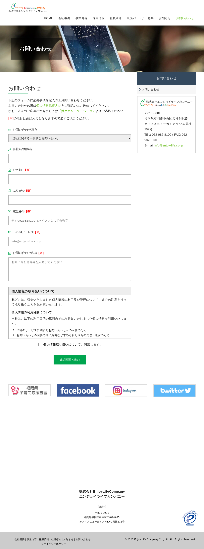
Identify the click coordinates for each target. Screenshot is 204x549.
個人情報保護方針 (48, 105)
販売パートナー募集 (140, 18)
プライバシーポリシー (53, 543)
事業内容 (81, 18)
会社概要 (64, 18)
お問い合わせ (185, 18)
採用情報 (99, 18)
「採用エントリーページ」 (76, 111)
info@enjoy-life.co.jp (168, 145)
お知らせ (165, 18)
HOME (48, 18)
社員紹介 (116, 18)
